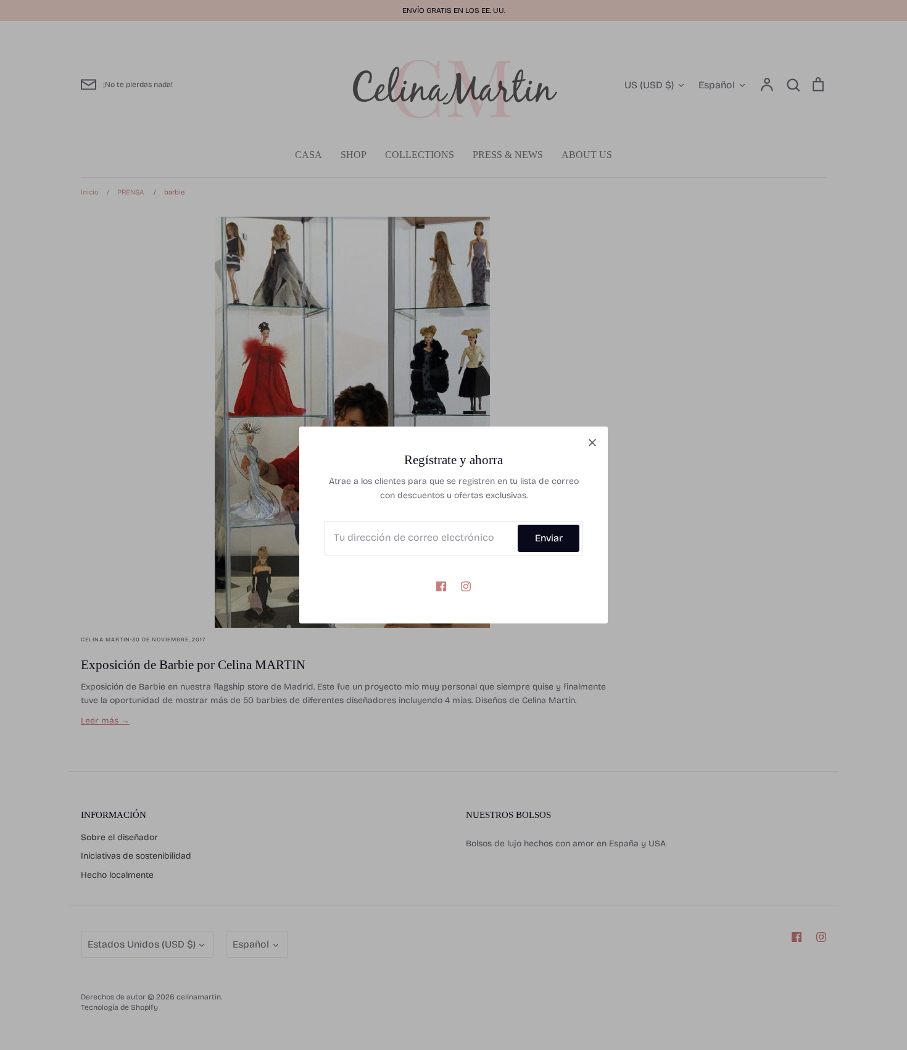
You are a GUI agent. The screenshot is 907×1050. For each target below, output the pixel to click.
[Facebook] (441, 586)
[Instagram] (466, 586)
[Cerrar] (592, 442)
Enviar (549, 538)
